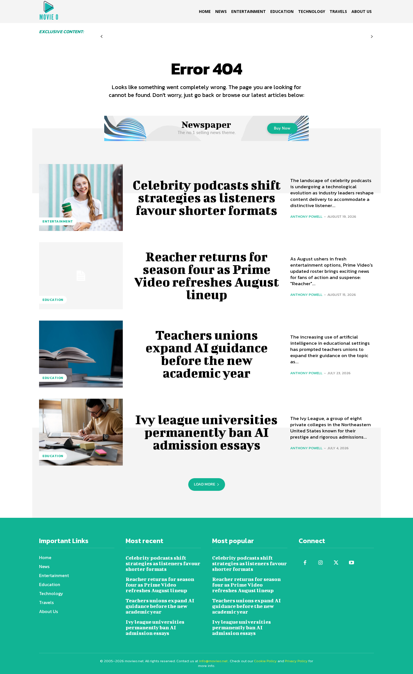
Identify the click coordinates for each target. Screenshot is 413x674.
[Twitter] (336, 563)
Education (52, 299)
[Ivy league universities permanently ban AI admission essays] (81, 432)
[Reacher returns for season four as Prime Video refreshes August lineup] (81, 275)
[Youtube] (351, 563)
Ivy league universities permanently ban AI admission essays (206, 432)
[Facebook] (305, 563)
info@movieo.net (213, 661)
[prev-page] (101, 36)
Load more (204, 484)
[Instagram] (320, 563)
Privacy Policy (296, 661)
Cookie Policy (265, 661)
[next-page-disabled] (371, 36)
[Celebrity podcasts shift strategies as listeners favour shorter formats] (81, 197)
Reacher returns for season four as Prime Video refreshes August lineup (206, 275)
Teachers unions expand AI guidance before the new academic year (207, 354)
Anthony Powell (306, 216)
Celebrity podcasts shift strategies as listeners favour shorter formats (207, 197)
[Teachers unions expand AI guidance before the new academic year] (81, 354)
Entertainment (57, 221)
